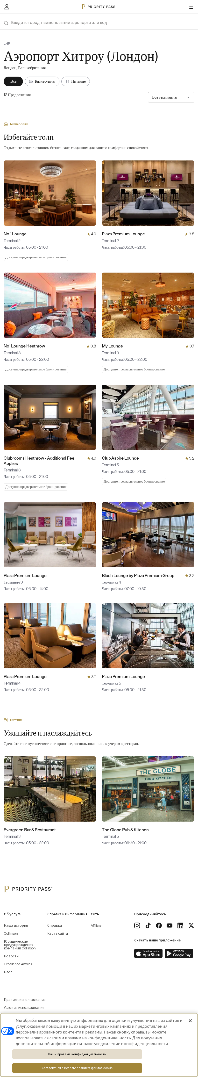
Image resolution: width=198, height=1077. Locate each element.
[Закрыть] (190, 1020)
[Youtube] (169, 925)
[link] (148, 953)
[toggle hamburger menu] (191, 7)
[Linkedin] (180, 925)
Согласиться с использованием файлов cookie (77, 1068)
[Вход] (7, 7)
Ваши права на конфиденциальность (77, 1054)
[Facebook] (159, 925)
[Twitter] (191, 925)
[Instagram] (137, 925)
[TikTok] (148, 925)
